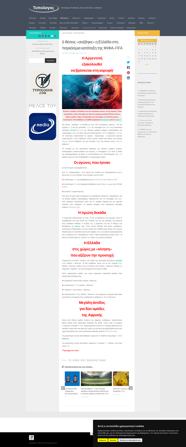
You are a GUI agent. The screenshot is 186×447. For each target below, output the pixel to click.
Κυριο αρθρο (53, 18)
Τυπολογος (43, 7)
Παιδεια (42, 28)
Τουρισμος (75, 28)
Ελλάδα (119, 260)
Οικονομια (32, 28)
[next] (131, 388)
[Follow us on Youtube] (52, 36)
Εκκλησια (152, 18)
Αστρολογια (101, 18)
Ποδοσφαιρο (79, 33)
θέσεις (77, 226)
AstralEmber (105, 120)
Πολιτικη (52, 28)
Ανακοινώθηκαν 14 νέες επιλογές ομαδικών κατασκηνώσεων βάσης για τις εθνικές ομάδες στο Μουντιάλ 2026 (94, 391)
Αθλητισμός (76, 360)
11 (142, 53)
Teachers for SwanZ (89, 28)
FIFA (71, 130)
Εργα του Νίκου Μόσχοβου (69, 23)
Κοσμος (109, 23)
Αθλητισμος (64, 18)
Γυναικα (121, 18)
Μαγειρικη (131, 23)
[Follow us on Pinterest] (42, 36)
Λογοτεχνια (120, 23)
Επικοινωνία (131, 28)
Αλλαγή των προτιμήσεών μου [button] (130, 440)
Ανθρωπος (76, 18)
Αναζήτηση (50, 60)
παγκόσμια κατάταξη (92, 360)
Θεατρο (84, 23)
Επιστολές (53, 23)
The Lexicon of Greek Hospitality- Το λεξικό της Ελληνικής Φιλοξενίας (145, 123)
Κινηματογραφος (97, 23)
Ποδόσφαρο (102, 360)
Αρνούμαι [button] (113, 440)
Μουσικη (150, 23)
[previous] (63, 388)
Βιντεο (112, 18)
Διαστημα (131, 18)
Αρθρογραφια (88, 18)
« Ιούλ (147, 64)
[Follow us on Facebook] (39, 36)
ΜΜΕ (141, 23)
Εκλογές (32, 23)
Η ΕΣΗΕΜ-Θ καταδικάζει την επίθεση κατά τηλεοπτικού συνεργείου (147, 93)
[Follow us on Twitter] (49, 36)
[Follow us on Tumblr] (46, 36)
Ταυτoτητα (32, 18)
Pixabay (117, 120)
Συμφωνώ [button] (102, 440)
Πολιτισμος (63, 28)
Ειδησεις (141, 18)
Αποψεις (43, 18)
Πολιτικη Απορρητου (117, 28)
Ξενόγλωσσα (102, 28)
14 (150, 53)
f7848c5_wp (74, 53)
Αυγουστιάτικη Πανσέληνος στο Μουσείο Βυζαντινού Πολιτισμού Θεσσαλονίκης (147, 113)
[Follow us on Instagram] (55, 36)
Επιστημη (42, 23)
